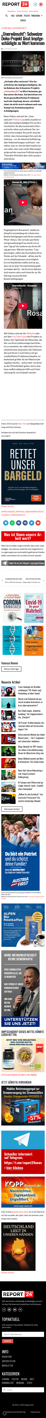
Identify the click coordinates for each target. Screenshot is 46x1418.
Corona (19, 15)
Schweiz (5, 515)
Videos (23, 20)
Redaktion (12, 11)
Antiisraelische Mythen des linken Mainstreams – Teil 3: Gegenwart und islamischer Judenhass (31, 738)
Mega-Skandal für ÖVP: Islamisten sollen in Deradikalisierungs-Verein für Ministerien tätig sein (31, 750)
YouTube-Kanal (19, 336)
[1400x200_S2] (23, 168)
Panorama (35, 15)
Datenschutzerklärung (15, 1412)
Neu (12, 15)
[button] (6, 16)
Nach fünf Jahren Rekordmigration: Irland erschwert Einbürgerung (30, 774)
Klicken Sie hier (7, 506)
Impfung (20, 511)
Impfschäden (8, 511)
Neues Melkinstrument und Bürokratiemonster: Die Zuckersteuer (31, 760)
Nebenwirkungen (34, 511)
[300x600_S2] (20, 890)
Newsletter (33, 11)
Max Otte (22, 424)
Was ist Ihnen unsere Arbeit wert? (23, 536)
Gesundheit (19, 28)
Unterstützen (22, 11)
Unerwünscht (12, 91)
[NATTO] (23, 1071)
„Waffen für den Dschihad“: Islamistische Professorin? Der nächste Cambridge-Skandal (30, 797)
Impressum (35, 1412)
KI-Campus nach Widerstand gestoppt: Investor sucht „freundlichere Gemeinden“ (31, 786)
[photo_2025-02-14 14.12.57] (20, 1026)
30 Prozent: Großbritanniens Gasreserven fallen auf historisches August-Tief (31, 726)
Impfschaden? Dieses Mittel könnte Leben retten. (22, 1033)
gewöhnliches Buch (20, 1212)
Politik (27, 15)
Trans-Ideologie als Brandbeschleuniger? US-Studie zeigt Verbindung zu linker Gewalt (29, 690)
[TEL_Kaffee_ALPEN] (23, 946)
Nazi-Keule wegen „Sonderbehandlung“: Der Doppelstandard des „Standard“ (30, 714)
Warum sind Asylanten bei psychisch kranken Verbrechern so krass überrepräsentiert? (30, 702)
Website (17, 119)
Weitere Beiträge (11, 669)
